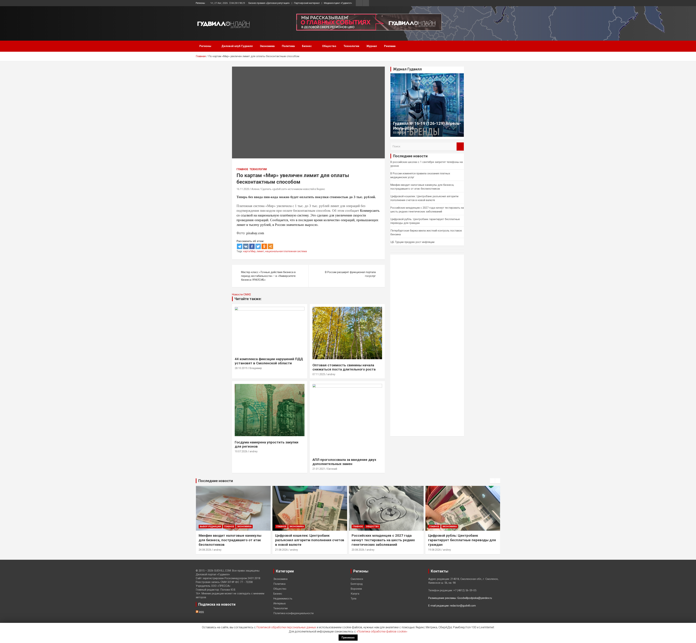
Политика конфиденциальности (293, 613)
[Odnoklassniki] (264, 246)
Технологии (351, 46)
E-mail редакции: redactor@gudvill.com (452, 605)
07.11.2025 (318, 374)
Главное (242, 169)
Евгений (332, 468)
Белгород (357, 583)
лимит (260, 251)
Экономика (267, 46)
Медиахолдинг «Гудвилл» (338, 3)
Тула (353, 598)
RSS (201, 612)
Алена (255, 189)
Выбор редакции (210, 526)
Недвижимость (282, 598)
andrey (331, 374)
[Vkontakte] (245, 246)
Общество (329, 46)
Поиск (460, 146)
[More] (270, 246)
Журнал (371, 46)
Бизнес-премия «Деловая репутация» (269, 3)
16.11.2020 (243, 189)
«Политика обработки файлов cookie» (382, 631)
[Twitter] (258, 246)
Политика (288, 46)
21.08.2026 (281, 549)
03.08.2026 (399, 132)
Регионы (200, 3)
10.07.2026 (241, 451)
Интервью (279, 603)
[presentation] (492, 480)
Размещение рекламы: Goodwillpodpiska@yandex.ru (460, 598)
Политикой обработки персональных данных (286, 627)
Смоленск (357, 579)
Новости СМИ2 (241, 294)
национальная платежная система (286, 251)
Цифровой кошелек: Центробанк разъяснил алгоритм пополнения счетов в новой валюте (309, 539)
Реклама (389, 46)
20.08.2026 (358, 549)
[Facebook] (252, 246)
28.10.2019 (241, 368)
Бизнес (307, 46)
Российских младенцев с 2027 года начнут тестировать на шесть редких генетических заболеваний (383, 539)
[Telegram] (239, 246)
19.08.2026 (434, 549)
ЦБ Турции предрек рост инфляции (412, 242)
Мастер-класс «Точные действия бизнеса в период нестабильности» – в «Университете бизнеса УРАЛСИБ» (268, 276)
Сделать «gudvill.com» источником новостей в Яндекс (293, 189)
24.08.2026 (205, 549)
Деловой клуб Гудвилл (237, 46)
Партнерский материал (307, 3)
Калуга (355, 593)
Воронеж (356, 588)
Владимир (256, 368)
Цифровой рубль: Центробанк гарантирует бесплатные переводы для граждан (462, 539)
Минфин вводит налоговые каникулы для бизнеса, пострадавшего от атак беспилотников (230, 539)
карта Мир (249, 251)
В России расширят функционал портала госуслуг (350, 274)
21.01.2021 (318, 468)
